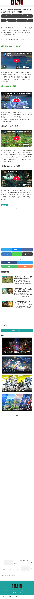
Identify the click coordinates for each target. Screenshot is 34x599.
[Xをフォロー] (25, 262)
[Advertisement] (17, 226)
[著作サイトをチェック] (9, 262)
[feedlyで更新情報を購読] (9, 266)
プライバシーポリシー (25, 590)
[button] (17, 20)
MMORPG (5, 205)
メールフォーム (17, 592)
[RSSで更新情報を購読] (25, 266)
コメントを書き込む (17, 330)
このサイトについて (9, 590)
